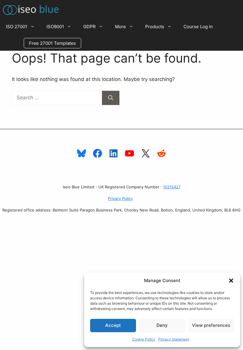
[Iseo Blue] (32, 9)
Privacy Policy (120, 198)
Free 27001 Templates (52, 43)
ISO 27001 (16, 26)
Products (154, 26)
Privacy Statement (173, 339)
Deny (162, 325)
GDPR (89, 26)
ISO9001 (55, 26)
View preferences (211, 325)
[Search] (110, 98)
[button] (231, 281)
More (120, 26)
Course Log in (198, 26)
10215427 (171, 186)
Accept (113, 325)
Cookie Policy (143, 339)
